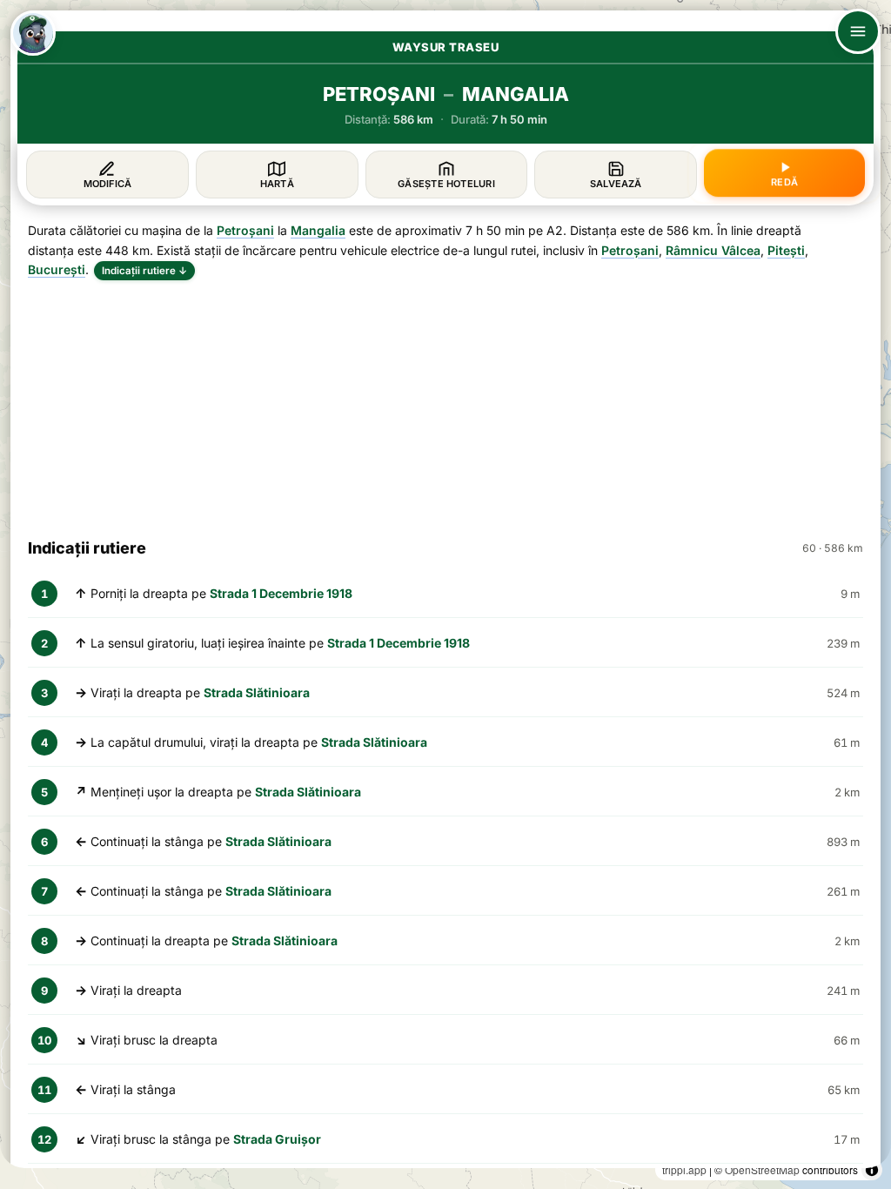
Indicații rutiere (144, 271)
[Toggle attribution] (871, 1169)
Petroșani (245, 230)
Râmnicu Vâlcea (713, 250)
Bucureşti (56, 269)
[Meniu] (858, 31)
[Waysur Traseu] (33, 33)
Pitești (786, 250)
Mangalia (318, 230)
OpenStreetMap (762, 1169)
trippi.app (684, 1169)
